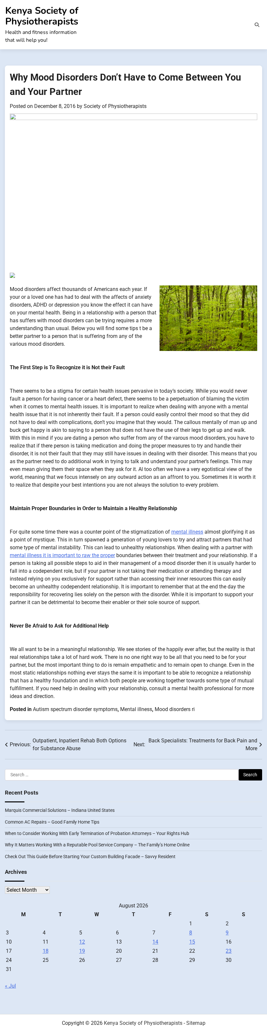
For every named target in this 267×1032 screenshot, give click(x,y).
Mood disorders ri (175, 709)
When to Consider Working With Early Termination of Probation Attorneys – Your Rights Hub (97, 833)
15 (192, 942)
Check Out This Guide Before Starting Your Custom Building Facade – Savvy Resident (90, 856)
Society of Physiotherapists (115, 106)
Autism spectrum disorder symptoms (75, 709)
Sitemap (195, 1023)
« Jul (10, 986)
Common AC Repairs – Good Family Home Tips (52, 822)
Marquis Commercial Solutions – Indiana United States (60, 810)
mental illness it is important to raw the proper (62, 555)
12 (82, 942)
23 (229, 951)
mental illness (187, 532)
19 (82, 951)
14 (155, 942)
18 (46, 951)
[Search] (257, 25)
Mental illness (136, 709)
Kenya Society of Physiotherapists (41, 16)
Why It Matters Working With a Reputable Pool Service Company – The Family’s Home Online (97, 844)
